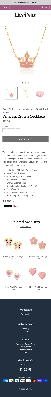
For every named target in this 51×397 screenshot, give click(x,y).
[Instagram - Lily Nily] (25, 369)
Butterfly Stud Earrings (13, 256)
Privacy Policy (26, 347)
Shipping (25, 328)
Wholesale (25, 314)
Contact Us (25, 365)
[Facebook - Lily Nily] (21, 369)
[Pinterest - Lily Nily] (29, 369)
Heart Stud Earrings (13, 287)
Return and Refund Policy (25, 344)
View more (25, 226)
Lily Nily (29, 389)
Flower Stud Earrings (38, 256)
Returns (25, 331)
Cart (46, 7)
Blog (25, 352)
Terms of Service (25, 349)
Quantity (5, 127)
